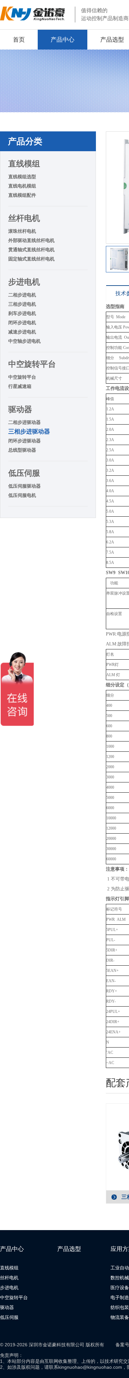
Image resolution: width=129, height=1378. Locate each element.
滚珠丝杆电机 (22, 231)
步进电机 (24, 281)
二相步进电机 (22, 294)
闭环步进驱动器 (24, 440)
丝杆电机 (24, 218)
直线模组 (24, 163)
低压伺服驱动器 (24, 486)
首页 (19, 39)
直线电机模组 (22, 186)
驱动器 (20, 409)
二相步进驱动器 (24, 422)
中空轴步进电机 (24, 341)
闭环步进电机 (22, 322)
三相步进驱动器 (29, 431)
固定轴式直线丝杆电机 (31, 258)
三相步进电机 (22, 304)
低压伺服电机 (22, 495)
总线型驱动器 (22, 450)
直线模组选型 (22, 176)
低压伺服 (24, 472)
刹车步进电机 (22, 313)
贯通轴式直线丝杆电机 (31, 249)
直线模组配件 (22, 195)
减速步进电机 (22, 331)
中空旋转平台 (32, 364)
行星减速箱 (19, 386)
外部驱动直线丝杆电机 (31, 240)
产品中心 (62, 39)
